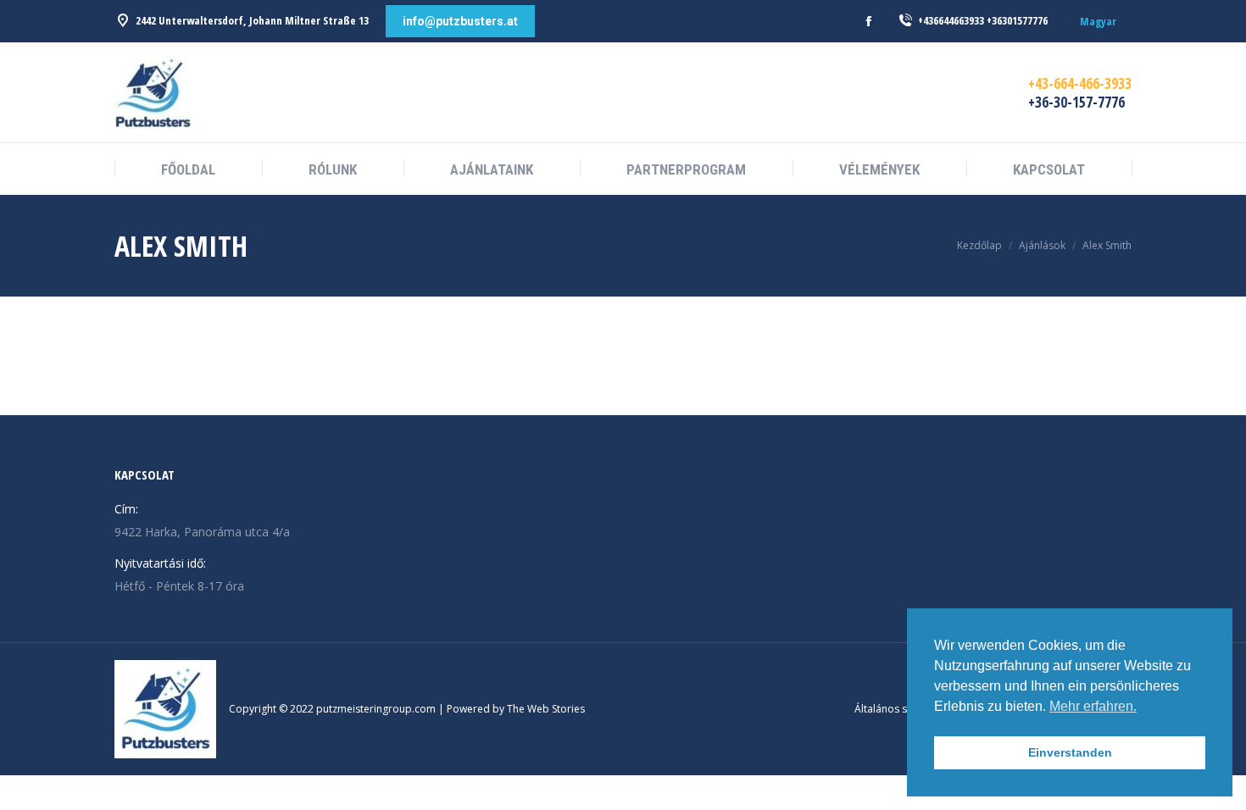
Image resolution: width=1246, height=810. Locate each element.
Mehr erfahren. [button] (1093, 706)
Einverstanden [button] (1070, 752)
